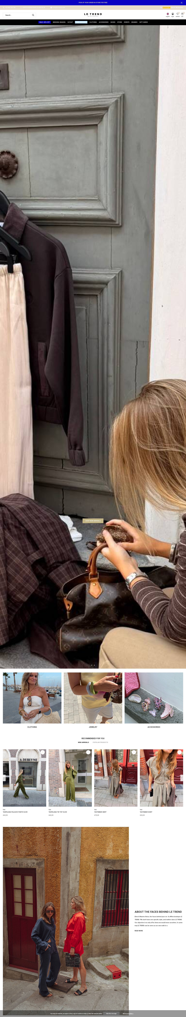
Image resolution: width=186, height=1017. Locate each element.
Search (33, 15)
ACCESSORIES (103, 22)
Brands (134, 22)
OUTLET (70, 22)
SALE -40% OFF (44, 22)
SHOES (113, 22)
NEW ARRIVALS (81, 22)
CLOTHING (93, 22)
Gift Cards (143, 22)
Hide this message (111, 1013)
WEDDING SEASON (59, 22)
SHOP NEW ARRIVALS (93, 521)
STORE (119, 22)
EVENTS (126, 22)
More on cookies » (128, 1013)
